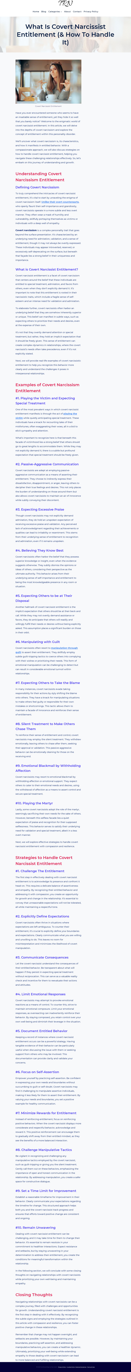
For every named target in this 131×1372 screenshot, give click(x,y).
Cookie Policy (71, 1367)
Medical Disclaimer (80, 1367)
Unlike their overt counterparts (60, 202)
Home (36, 11)
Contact (77, 11)
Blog (43, 11)
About (67, 11)
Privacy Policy (91, 11)
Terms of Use (91, 1367)
